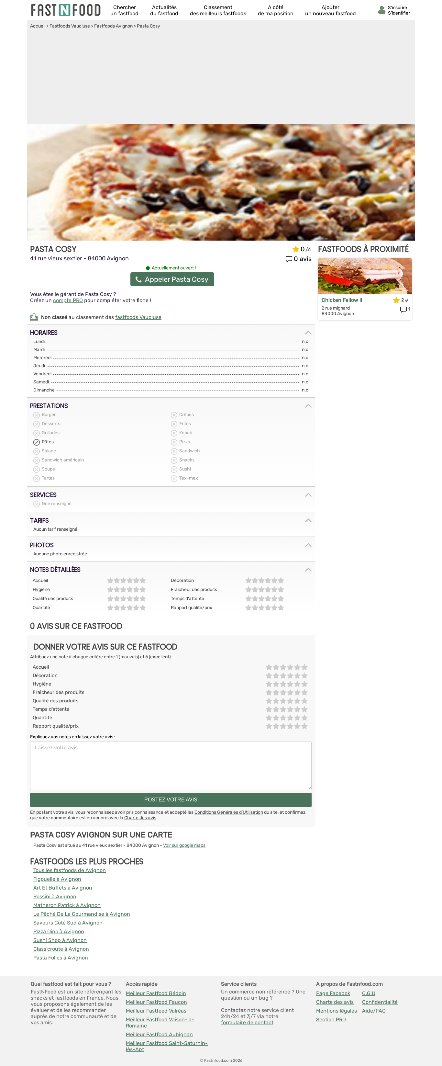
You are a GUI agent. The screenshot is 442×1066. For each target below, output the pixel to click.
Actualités (164, 10)
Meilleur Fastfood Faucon (156, 1002)
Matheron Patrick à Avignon (67, 905)
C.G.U (368, 993)
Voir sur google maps (184, 845)
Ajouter (330, 10)
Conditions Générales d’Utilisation (228, 812)
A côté (275, 10)
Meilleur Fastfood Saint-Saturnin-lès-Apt (167, 1046)
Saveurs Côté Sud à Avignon (68, 923)
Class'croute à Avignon (61, 949)
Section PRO (331, 1019)
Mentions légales (336, 1011)
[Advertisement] (221, 77)
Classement (218, 10)
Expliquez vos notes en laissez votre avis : (73, 737)
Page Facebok (333, 993)
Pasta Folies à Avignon (60, 958)
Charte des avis (140, 818)
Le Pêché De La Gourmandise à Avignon (81, 914)
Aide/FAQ (374, 1011)
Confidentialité (380, 1002)
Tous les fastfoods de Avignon (69, 870)
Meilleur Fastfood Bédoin (156, 993)
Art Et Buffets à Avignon (62, 888)
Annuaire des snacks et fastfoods (66, 10)
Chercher (124, 10)
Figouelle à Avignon (57, 879)
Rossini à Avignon (54, 896)
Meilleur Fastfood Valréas (156, 1011)
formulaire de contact (247, 1022)
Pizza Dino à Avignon (58, 931)
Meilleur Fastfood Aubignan (159, 1034)
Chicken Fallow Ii (342, 300)
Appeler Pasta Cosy (176, 279)
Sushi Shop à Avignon (60, 940)
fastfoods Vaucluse (138, 317)
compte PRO (68, 300)
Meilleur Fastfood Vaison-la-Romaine (160, 1022)
